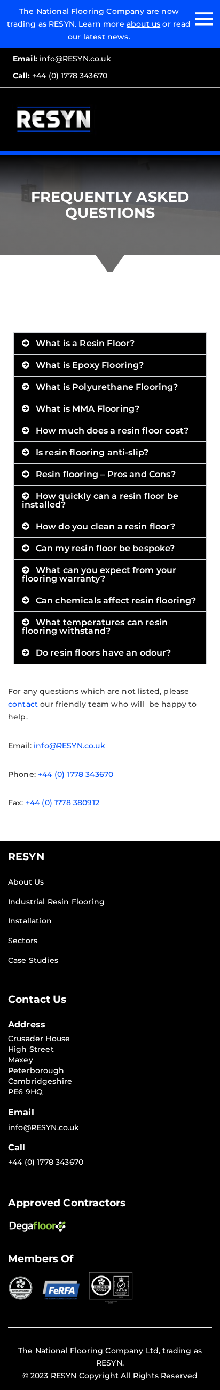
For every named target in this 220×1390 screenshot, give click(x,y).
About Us (26, 882)
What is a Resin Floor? (85, 343)
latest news (106, 37)
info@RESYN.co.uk (62, 58)
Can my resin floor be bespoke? (105, 548)
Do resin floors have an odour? (103, 653)
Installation (30, 921)
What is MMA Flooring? (87, 409)
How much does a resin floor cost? (112, 431)
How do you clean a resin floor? (105, 526)
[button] (110, 343)
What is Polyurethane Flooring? (107, 387)
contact (23, 704)
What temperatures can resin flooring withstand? (95, 626)
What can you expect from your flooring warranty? (99, 574)
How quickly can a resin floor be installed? (100, 500)
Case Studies (33, 960)
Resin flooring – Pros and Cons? (106, 474)
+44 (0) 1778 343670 (60, 75)
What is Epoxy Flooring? (90, 365)
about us (143, 24)
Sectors (22, 940)
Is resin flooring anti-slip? (92, 452)
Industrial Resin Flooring (56, 901)
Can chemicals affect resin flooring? (116, 600)
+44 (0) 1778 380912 (61, 802)
